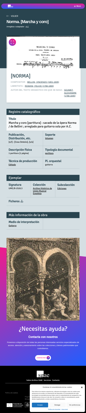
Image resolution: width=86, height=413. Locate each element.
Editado (12, 164)
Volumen (49, 138)
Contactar (41, 358)
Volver (14, 16)
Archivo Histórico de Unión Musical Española (42, 191)
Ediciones (61, 188)
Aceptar (40, 405)
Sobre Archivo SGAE (34, 380)
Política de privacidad (54, 409)
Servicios (47, 380)
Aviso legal (64, 409)
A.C (27, 27)
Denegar (57, 405)
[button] (82, 387)
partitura (49, 153)
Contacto (56, 380)
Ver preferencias (74, 405)
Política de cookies (11, 393)
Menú (78, 6)
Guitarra (12, 225)
